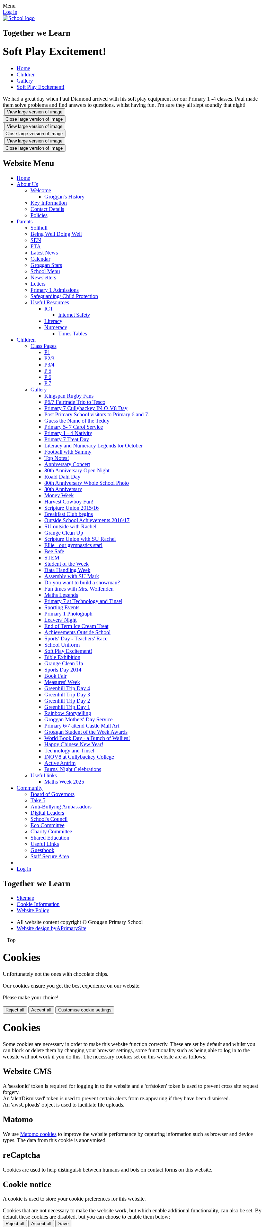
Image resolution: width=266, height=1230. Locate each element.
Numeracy (55, 327)
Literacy (53, 321)
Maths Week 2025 (64, 782)
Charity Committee (51, 831)
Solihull (38, 228)
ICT (48, 309)
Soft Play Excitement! (40, 87)
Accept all (41, 1009)
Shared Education (49, 838)
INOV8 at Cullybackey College (79, 757)
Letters (37, 284)
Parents (25, 221)
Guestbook (42, 850)
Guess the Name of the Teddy (76, 421)
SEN (35, 240)
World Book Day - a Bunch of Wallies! (87, 738)
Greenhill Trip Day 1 (67, 707)
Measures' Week (62, 682)
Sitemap (25, 898)
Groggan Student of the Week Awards (85, 732)
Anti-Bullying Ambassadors (60, 807)
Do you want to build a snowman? (82, 582)
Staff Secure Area (49, 856)
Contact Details (47, 209)
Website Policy (33, 910)
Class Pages (43, 346)
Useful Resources (49, 302)
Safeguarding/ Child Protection (64, 296)
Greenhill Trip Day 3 (67, 694)
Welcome (40, 190)
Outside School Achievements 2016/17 (87, 520)
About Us (27, 184)
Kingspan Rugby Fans (69, 396)
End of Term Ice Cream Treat (76, 626)
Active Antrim (60, 763)
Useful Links (44, 844)
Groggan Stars (46, 265)
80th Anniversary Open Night (76, 470)
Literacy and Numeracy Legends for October (93, 445)
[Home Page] (19, 18)
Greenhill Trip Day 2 (67, 701)
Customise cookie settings (85, 1009)
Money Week (59, 495)
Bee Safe (54, 551)
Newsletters (43, 277)
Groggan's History (64, 197)
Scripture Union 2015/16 (71, 508)
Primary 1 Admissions (54, 290)
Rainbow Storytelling (67, 713)
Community (30, 788)
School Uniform (62, 645)
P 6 (47, 377)
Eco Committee (47, 825)
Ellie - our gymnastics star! (73, 545)
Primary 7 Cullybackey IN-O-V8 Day (85, 408)
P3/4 (49, 365)
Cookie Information (38, 904)
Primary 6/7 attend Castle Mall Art (81, 726)
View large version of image (34, 111)
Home (23, 68)
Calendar (40, 259)
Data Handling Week (67, 570)
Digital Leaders (47, 813)
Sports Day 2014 (62, 670)
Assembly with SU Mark (71, 576)
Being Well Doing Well (56, 234)
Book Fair (55, 676)
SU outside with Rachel (70, 526)
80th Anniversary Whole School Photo (86, 483)
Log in (10, 12)
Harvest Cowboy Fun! (69, 502)
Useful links (43, 775)
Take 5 (37, 800)
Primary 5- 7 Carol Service (73, 427)
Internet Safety (74, 315)
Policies (38, 215)
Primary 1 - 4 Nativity (68, 433)
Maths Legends (61, 595)
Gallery (25, 81)
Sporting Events (61, 607)
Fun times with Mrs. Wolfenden (79, 589)
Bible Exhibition (62, 657)
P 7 (47, 383)
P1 (47, 352)
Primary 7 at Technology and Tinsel (83, 601)
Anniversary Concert (67, 464)
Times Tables (72, 333)
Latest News (44, 253)
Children (26, 74)
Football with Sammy (67, 452)
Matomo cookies (38, 1134)
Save (63, 1223)
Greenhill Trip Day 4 (67, 688)
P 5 (47, 371)
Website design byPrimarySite (51, 928)
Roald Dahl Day (62, 477)
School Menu (45, 271)
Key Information (48, 203)
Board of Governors (52, 794)
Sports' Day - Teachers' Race (75, 638)
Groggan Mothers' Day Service (78, 719)
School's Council (49, 819)
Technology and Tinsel (69, 750)
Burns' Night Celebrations (72, 769)
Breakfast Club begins (68, 514)
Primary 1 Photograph (68, 614)
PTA (35, 246)
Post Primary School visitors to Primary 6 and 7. (96, 414)
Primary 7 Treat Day (66, 439)
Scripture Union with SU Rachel (80, 539)
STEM (51, 558)
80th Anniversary (63, 489)
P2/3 (49, 358)
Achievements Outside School (77, 632)
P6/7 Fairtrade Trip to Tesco (74, 402)
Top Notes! (56, 458)
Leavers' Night (60, 620)
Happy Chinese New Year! (73, 744)
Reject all (15, 1009)
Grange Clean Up (63, 533)
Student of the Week (66, 564)
